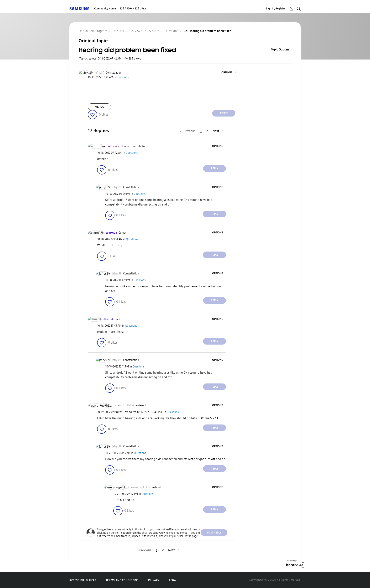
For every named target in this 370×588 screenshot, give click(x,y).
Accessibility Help (82, 580)
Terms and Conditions (122, 580)
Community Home (105, 8)
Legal (173, 580)
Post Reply (214, 532)
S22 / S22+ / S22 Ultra (144, 31)
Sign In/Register (275, 8)
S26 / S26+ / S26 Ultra (133, 8)
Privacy (153, 580)
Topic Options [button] (280, 49)
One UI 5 (118, 31)
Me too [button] (99, 106)
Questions (171, 31)
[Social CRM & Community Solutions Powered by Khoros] (295, 564)
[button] (228, 73)
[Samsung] (79, 8)
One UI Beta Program (93, 31)
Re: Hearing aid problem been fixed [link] (207, 31)
